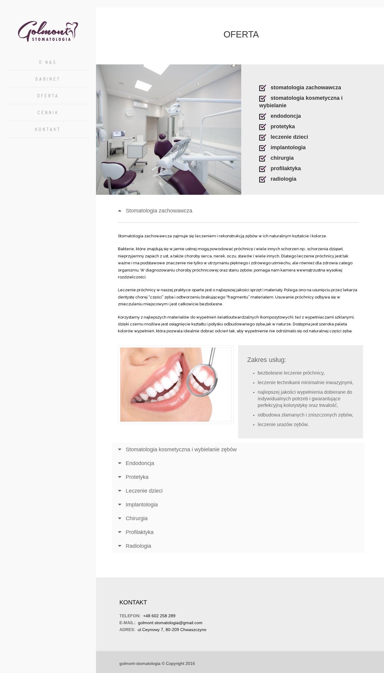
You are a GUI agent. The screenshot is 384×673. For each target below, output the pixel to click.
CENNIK (48, 112)
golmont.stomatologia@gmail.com (170, 622)
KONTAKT (48, 129)
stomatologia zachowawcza (306, 87)
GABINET (48, 79)
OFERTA (48, 95)
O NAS (48, 62)
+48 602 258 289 (159, 615)
